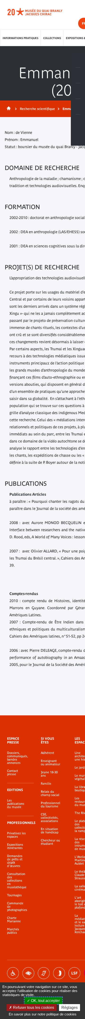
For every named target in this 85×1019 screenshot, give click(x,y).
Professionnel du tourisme (50, 804)
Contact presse (12, 772)
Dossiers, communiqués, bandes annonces (17, 758)
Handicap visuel (28, 973)
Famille (46, 783)
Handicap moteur (13, 973)
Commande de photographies (17, 907)
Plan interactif (78, 122)
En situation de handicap (49, 830)
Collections (52, 38)
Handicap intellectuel (59, 973)
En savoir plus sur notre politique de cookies (42, 1014)
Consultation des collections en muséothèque (16, 880)
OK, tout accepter (45, 1001)
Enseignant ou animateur (50, 762)
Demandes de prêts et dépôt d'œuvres (14, 861)
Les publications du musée (15, 804)
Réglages (69, 1008)
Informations (78, 75)
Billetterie (78, 60)
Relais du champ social (50, 793)
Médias (78, 106)
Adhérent (47, 753)
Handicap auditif (44, 973)
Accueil (7, 109)
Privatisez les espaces (16, 835)
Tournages (14, 895)
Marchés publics (13, 931)
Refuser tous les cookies (33, 1008)
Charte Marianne (14, 919)
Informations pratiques (20, 38)
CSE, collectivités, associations (49, 818)
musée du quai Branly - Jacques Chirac (40, 12)
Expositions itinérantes (15, 846)
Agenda (78, 91)
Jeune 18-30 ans (49, 774)
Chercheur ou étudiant (50, 842)
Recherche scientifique (37, 109)
